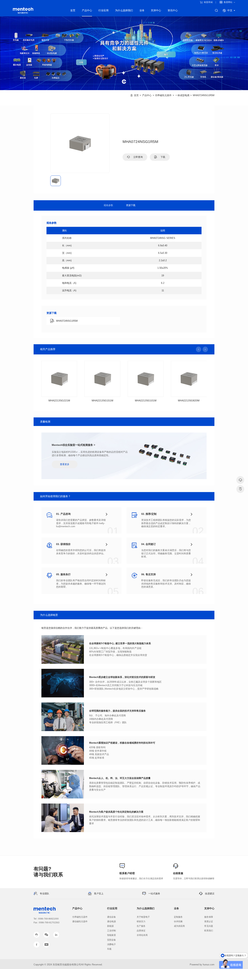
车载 (109, 949)
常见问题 (208, 926)
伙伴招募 (178, 921)
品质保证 (141, 930)
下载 (162, 157)
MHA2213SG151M (102, 400)
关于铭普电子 (143, 917)
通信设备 (111, 917)
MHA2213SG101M (145, 400)
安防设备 (111, 940)
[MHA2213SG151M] (102, 379)
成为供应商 (179, 926)
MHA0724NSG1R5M (203, 95)
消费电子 (111, 944)
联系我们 (208, 930)
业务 (142, 10)
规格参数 (108, 205)
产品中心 (87, 10)
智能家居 (111, 935)
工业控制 (111, 930)
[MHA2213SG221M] (59, 379)
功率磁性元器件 (163, 95)
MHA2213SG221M (59, 400)
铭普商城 (208, 2)
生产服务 (141, 926)
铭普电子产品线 (23, 10)
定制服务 (178, 917)
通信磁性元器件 (80, 921)
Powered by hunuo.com (202, 964)
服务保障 (208, 917)
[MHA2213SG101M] (146, 379)
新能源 (110, 926)
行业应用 (103, 10)
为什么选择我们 (124, 10)
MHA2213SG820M (189, 400)
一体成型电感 (182, 95)
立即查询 (138, 157)
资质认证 (208, 921)
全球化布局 (142, 935)
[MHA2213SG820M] (189, 379)
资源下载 (130, 205)
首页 (72, 10)
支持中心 (156, 10)
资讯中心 (173, 10)
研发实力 (141, 921)
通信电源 (111, 921)
